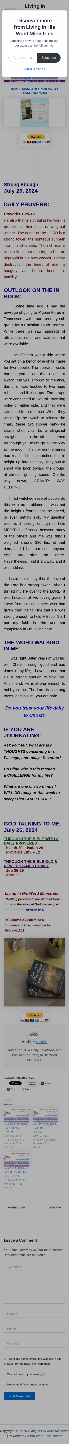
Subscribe (49, 58)
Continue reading (34, 68)
